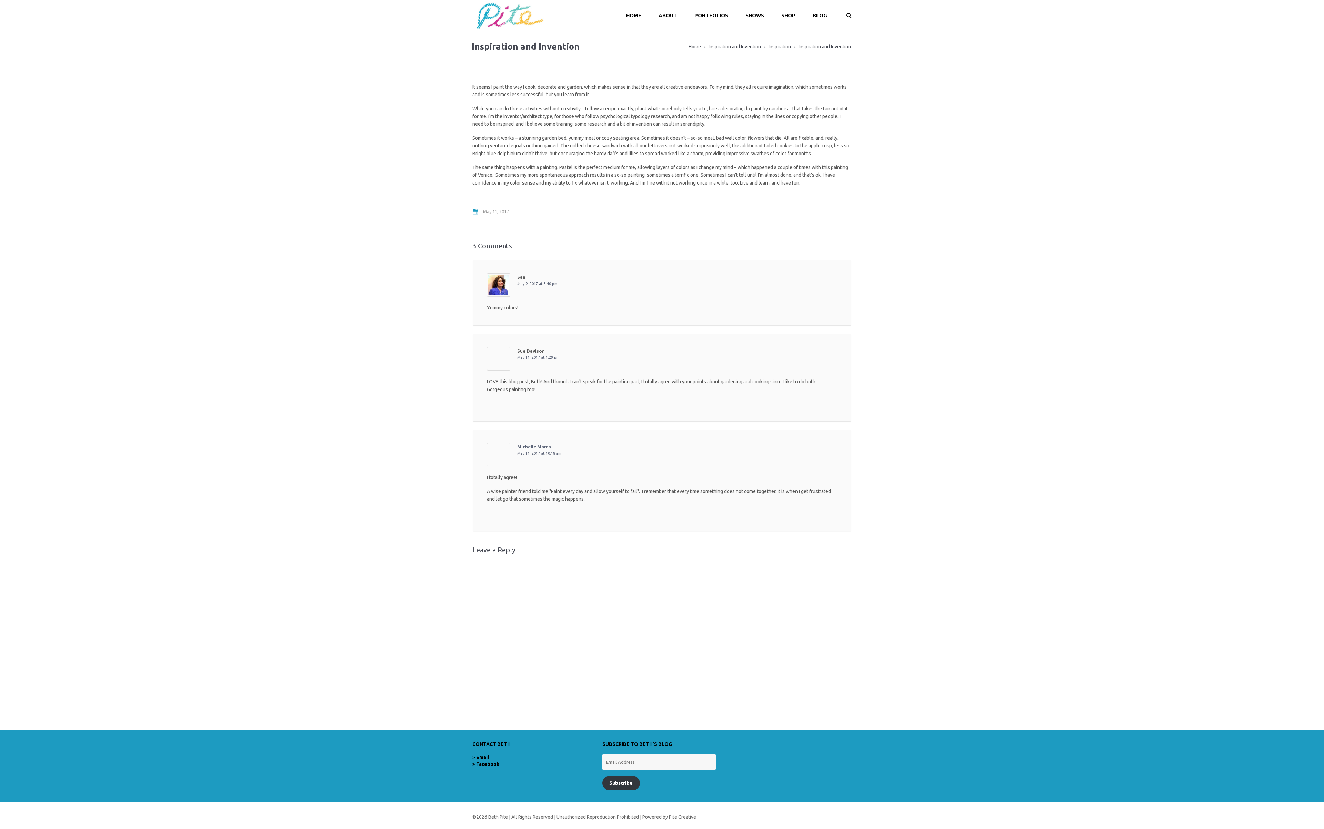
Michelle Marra (534, 446)
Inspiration (780, 46)
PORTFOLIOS (711, 15)
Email (482, 757)
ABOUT (668, 15)
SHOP (788, 15)
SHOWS (754, 15)
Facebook (487, 764)
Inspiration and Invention (735, 46)
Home (695, 46)
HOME (633, 15)
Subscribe (621, 783)
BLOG (820, 15)
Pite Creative (682, 817)
